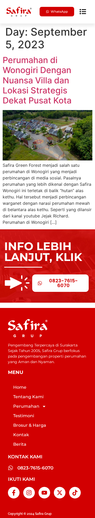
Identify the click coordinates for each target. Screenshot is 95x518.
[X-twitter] (59, 492)
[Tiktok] (75, 492)
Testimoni (23, 415)
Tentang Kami (28, 396)
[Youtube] (44, 492)
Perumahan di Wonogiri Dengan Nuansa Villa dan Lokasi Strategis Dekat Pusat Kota (37, 80)
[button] (83, 11)
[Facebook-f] (14, 492)
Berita (19, 444)
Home (19, 387)
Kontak (21, 434)
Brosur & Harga (29, 425)
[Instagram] (29, 492)
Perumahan (26, 406)
